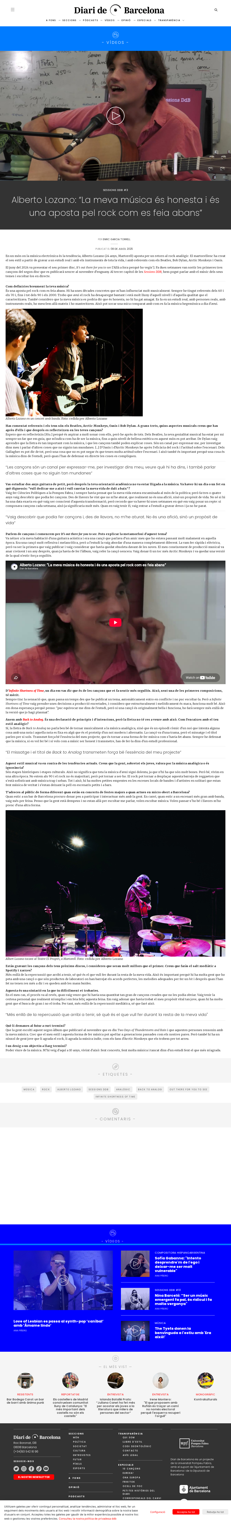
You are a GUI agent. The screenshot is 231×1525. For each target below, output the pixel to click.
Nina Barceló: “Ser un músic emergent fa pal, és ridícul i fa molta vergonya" (183, 1299)
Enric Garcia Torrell (116, 239)
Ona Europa (131, 1477)
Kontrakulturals (205, 1399)
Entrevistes (82, 1455)
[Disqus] (115, 1175)
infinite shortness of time (115, 1096)
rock (46, 1089)
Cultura (79, 1450)
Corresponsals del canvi (142, 1498)
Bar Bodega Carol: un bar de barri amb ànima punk (25, 1401)
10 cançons (132, 1468)
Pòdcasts (90, 20)
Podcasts (77, 1496)
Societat (80, 1446)
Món (76, 1437)
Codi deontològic (137, 1446)
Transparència (169, 20)
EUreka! (128, 1473)
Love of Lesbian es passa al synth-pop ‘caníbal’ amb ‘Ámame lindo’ (59, 1323)
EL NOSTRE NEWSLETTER (34, 1477)
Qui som (129, 1437)
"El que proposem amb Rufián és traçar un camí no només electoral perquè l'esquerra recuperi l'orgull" (160, 1408)
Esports (79, 1468)
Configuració (157, 1511)
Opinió (126, 20)
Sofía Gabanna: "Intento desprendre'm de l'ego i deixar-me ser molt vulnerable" (178, 1264)
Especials (145, 20)
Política (79, 1441)
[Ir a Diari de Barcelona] (37, 1436)
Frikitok (129, 1481)
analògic (123, 1089)
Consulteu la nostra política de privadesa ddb (87, 1518)
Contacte (130, 1450)
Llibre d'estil (132, 1441)
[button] (12, 9)
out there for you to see (188, 1089)
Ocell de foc (133, 1486)
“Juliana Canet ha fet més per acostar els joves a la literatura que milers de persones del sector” (115, 1406)
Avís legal (130, 1455)
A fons (51, 20)
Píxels (77, 1463)
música (29, 1089)
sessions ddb (99, 1089)
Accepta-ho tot (186, 1511)
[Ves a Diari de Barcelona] (115, 10)
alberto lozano (69, 1089)
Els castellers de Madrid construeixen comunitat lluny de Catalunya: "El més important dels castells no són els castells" (70, 1408)
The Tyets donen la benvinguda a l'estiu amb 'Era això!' (183, 1332)
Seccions (69, 20)
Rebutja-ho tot (215, 1511)
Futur (77, 1459)
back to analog (150, 1089)
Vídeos (110, 20)
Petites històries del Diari (139, 1492)
